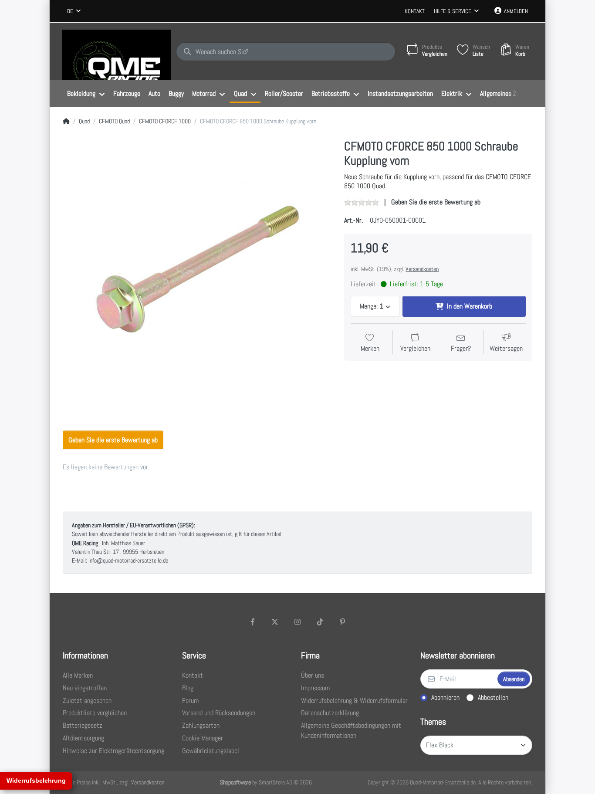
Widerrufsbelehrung (36, 780)
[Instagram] (297, 621)
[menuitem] (86, 94)
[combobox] (74, 11)
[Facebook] (252, 621)
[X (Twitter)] (275, 621)
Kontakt (415, 11)
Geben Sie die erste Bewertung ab (435, 202)
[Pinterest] (342, 621)
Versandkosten (422, 269)
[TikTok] (320, 621)
